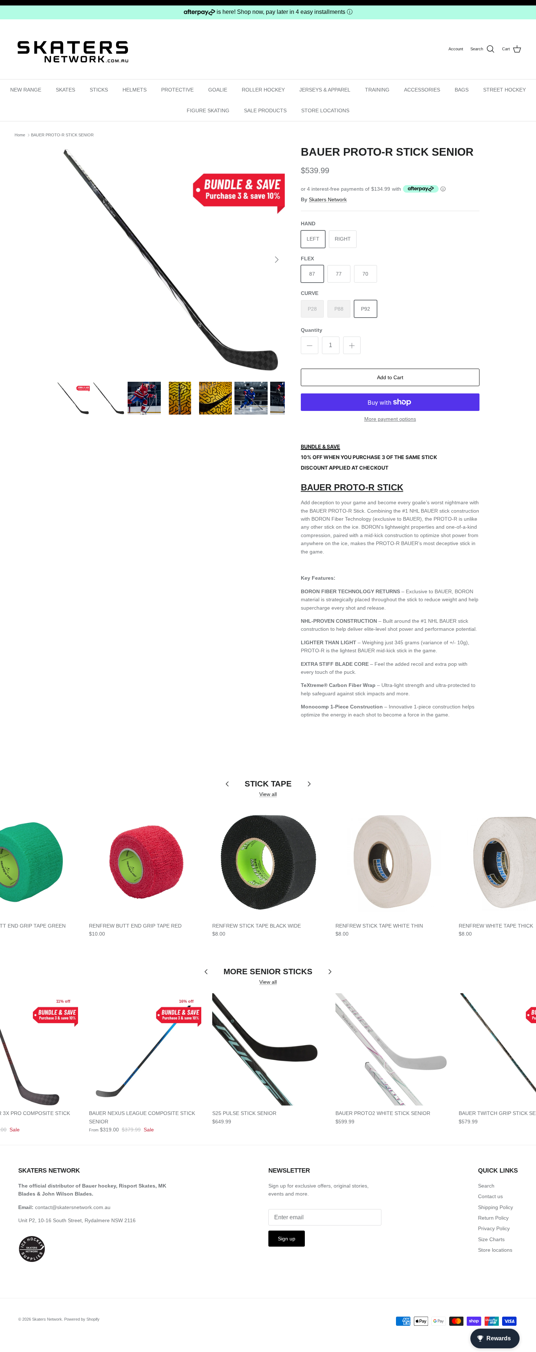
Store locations (495, 1250)
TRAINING (377, 90)
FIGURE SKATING (208, 110)
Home (20, 135)
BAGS (462, 90)
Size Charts (491, 1239)
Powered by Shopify (82, 1319)
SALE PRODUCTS (265, 110)
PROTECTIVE (177, 90)
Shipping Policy (495, 1207)
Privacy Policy (494, 1228)
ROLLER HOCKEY (263, 90)
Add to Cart (390, 377)
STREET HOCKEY (504, 90)
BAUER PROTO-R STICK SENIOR (62, 135)
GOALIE (217, 90)
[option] (171, 259)
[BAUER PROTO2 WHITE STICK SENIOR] (391, 1049)
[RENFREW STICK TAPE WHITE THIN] (391, 862)
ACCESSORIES (422, 90)
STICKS (99, 90)
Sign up (286, 1239)
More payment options (390, 419)
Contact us (490, 1196)
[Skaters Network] (73, 49)
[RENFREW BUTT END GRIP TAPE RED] (145, 862)
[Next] (277, 260)
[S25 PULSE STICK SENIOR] (268, 1049)
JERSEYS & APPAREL (324, 90)
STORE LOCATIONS (325, 110)
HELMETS (135, 90)
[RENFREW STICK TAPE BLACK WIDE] (268, 862)
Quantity (311, 330)
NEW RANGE (25, 90)
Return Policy (493, 1218)
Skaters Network (328, 199)
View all (268, 794)
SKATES (65, 90)
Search (486, 1186)
